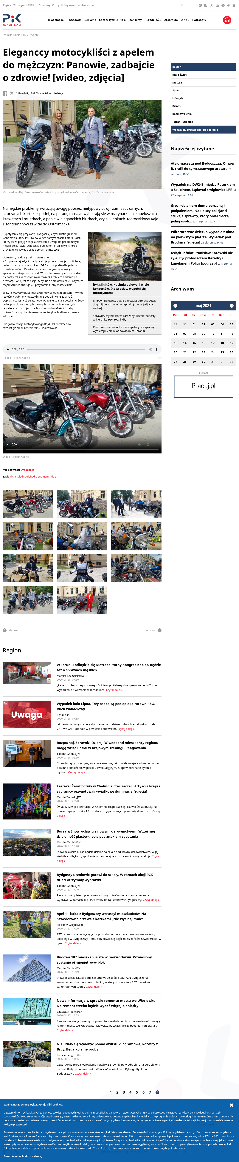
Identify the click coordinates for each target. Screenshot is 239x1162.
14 (185, 343)
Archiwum (171, 20)
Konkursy (135, 20)
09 (203, 333)
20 (175, 352)
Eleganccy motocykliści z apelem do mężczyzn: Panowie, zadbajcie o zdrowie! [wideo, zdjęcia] (79, 65)
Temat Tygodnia (182, 121)
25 (222, 352)
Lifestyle (177, 98)
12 (231, 333)
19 (231, 343)
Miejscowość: (11, 470)
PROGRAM (74, 20)
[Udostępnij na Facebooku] (6, 93)
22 (194, 352)
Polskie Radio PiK (14, 35)
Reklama (90, 20)
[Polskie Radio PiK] (12, 20)
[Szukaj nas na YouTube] (217, 5)
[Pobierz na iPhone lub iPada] (234, 5)
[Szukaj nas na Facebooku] (205, 5)
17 (213, 343)
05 (231, 324)
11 (222, 333)
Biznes (176, 106)
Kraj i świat (179, 74)
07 (185, 333)
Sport (175, 90)
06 (175, 333)
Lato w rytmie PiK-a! (112, 20)
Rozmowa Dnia (182, 114)
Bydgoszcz (27, 470)
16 (203, 343)
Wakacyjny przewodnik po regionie (195, 129)
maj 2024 (203, 306)
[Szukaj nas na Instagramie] (200, 5)
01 (194, 324)
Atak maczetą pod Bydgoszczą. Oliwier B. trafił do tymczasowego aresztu (203, 168)
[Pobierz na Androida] (228, 5)
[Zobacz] (203, 387)
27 (175, 361)
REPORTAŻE (153, 20)
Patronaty (199, 20)
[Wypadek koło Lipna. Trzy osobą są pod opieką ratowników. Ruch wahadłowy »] (27, 716)
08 (194, 333)
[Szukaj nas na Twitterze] (211, 5)
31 (213, 361)
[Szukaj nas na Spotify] (223, 5)
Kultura (177, 82)
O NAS (185, 20)
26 (231, 352)
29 (175, 324)
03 (213, 324)
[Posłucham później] (158, 357)
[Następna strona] (157, 1092)
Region (33, 35)
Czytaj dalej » (114, 690)
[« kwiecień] (175, 306)
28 (185, 361)
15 (194, 343)
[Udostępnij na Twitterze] (13, 93)
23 (203, 352)
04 (222, 324)
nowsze (151, 630)
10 (213, 333)
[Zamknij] (231, 1105)
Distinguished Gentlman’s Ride (36, 476)
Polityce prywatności (15, 1124)
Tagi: (6, 476)
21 (185, 352)
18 (222, 343)
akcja (13, 476)
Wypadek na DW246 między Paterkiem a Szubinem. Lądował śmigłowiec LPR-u (203, 189)
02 (203, 324)
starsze (13, 630)
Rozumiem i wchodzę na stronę (23, 1156)
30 (185, 324)
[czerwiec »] (232, 306)
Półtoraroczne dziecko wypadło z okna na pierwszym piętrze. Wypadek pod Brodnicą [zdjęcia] (202, 237)
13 (175, 343)
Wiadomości (56, 20)
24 (213, 352)
